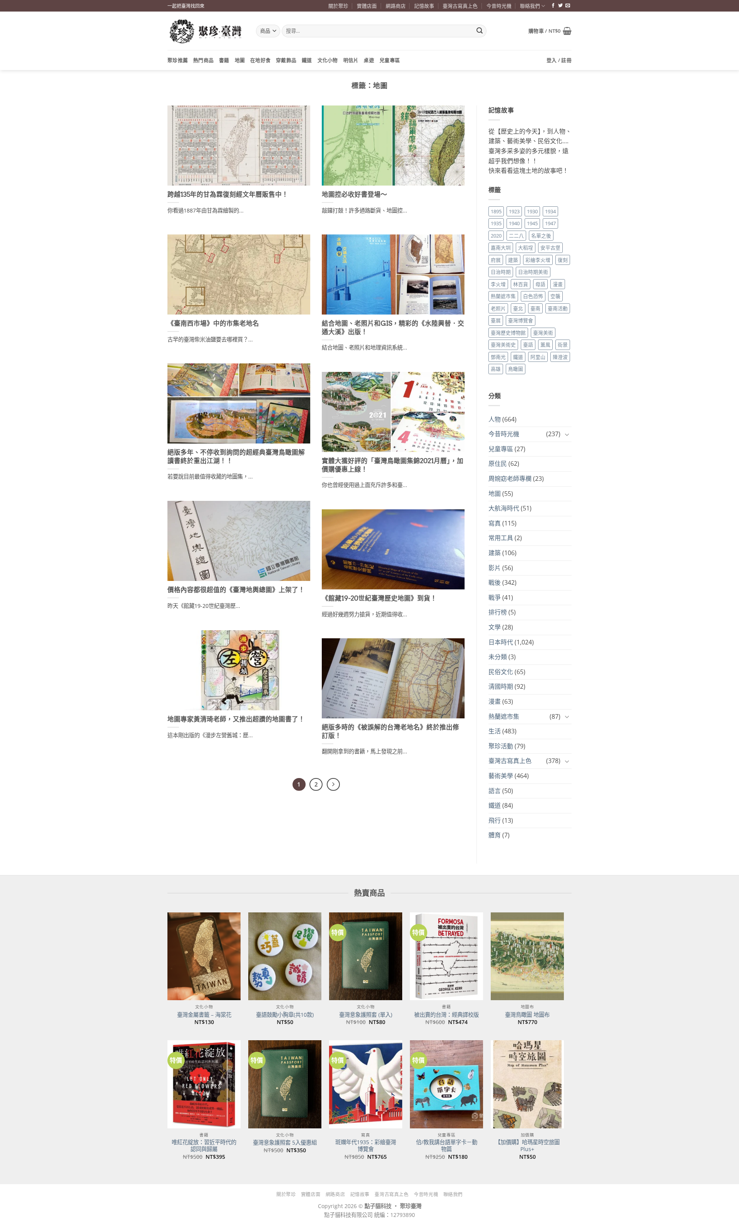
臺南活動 (558, 308)
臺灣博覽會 (520, 320)
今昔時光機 (499, 5)
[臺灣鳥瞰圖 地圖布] (527, 956)
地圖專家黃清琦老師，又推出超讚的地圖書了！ (236, 719)
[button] (550, 30)
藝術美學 (500, 775)
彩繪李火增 (537, 259)
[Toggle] (567, 434)
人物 (494, 419)
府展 (496, 259)
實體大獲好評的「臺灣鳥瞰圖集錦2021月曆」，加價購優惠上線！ (392, 465)
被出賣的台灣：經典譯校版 (446, 1014)
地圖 (240, 60)
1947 (550, 223)
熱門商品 (203, 60)
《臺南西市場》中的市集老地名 (213, 323)
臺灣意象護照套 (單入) (365, 1014)
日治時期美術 (533, 271)
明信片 (351, 60)
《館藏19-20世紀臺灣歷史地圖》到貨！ (379, 598)
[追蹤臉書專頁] (553, 5)
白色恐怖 (533, 296)
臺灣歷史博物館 (508, 332)
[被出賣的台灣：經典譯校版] (446, 956)
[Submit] (479, 31)
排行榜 (497, 612)
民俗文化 (500, 672)
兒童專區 (390, 60)
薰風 (545, 344)
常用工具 (500, 538)
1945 (532, 223)
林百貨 (520, 284)
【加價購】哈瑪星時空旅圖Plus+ (527, 1146)
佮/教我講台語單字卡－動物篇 (446, 1146)
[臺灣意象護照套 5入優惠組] (284, 1084)
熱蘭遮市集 (503, 296)
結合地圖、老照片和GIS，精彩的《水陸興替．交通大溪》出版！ (393, 328)
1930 (532, 211)
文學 (494, 627)
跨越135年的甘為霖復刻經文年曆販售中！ (227, 194)
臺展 (496, 320)
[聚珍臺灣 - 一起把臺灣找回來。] (205, 31)
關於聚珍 (338, 5)
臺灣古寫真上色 (460, 5)
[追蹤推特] (560, 5)
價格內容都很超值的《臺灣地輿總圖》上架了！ (236, 590)
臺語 (528, 344)
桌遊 (369, 60)
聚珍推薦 (177, 60)
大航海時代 (503, 508)
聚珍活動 (500, 746)
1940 (514, 223)
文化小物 (328, 60)
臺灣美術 (543, 332)
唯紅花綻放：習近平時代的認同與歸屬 (204, 1146)
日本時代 (500, 642)
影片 (494, 568)
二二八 (516, 235)
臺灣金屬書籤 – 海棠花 (204, 1014)
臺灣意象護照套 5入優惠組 (285, 1142)
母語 (540, 284)
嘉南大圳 (501, 247)
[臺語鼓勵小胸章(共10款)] (284, 956)
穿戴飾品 (286, 60)
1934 (550, 211)
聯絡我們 (530, 5)
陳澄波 (560, 356)
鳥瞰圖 (515, 368)
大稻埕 (525, 247)
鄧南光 (498, 356)
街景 (563, 344)
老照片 (498, 308)
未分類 (497, 657)
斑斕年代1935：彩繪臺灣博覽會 (365, 1146)
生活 (494, 731)
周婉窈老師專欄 (510, 478)
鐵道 (307, 60)
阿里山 (537, 356)
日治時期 (501, 271)
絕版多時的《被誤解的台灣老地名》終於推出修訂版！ (390, 731)
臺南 (535, 308)
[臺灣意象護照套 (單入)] (365, 956)
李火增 (498, 284)
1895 (496, 211)
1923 (514, 211)
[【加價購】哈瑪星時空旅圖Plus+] (527, 1084)
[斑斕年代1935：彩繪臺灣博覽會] (365, 1084)
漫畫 (558, 284)
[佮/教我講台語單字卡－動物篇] (446, 1084)
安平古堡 (550, 247)
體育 (494, 835)
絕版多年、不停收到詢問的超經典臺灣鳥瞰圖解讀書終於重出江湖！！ (236, 456)
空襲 (555, 296)
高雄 (496, 368)
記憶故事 (424, 5)
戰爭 (494, 597)
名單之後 (541, 235)
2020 (496, 235)
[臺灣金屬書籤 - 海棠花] (204, 956)
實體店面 (367, 5)
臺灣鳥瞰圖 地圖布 (527, 1014)
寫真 (494, 523)
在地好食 (260, 60)
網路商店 (396, 5)
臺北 (518, 308)
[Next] (333, 784)
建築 (513, 259)
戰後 (494, 582)
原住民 (497, 463)
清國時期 (500, 686)
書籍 (224, 60)
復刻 (563, 259)
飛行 (494, 820)
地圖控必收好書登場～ (354, 194)
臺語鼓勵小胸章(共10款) (285, 1014)
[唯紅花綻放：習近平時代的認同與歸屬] (204, 1084)
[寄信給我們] (567, 5)
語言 (494, 791)
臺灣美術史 (503, 344)
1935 (496, 223)
